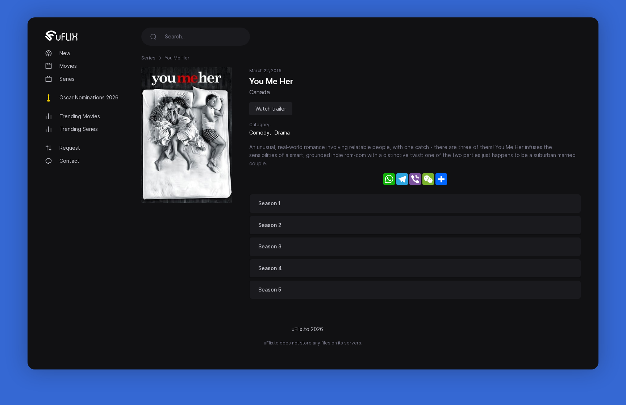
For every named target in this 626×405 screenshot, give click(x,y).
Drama (282, 132)
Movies (68, 66)
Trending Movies (79, 116)
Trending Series (78, 129)
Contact (69, 161)
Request (69, 148)
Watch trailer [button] (270, 109)
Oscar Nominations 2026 (88, 97)
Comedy (259, 132)
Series (67, 79)
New (64, 53)
